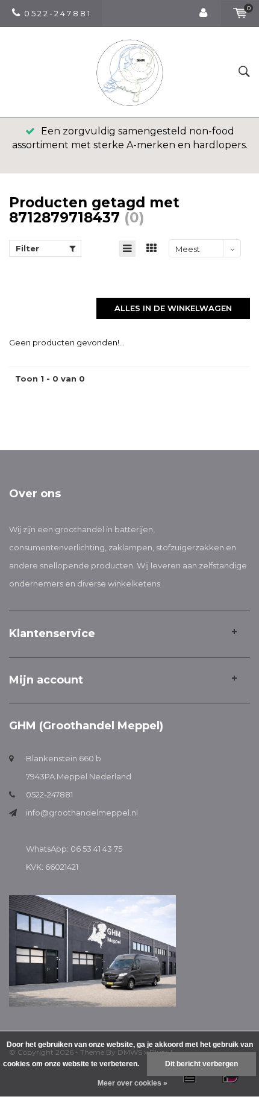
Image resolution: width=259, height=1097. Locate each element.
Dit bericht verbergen (201, 1064)
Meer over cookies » (132, 1083)
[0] (240, 13)
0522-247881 (49, 794)
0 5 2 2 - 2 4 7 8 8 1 (57, 13)
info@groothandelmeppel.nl (82, 812)
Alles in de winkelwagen (173, 308)
